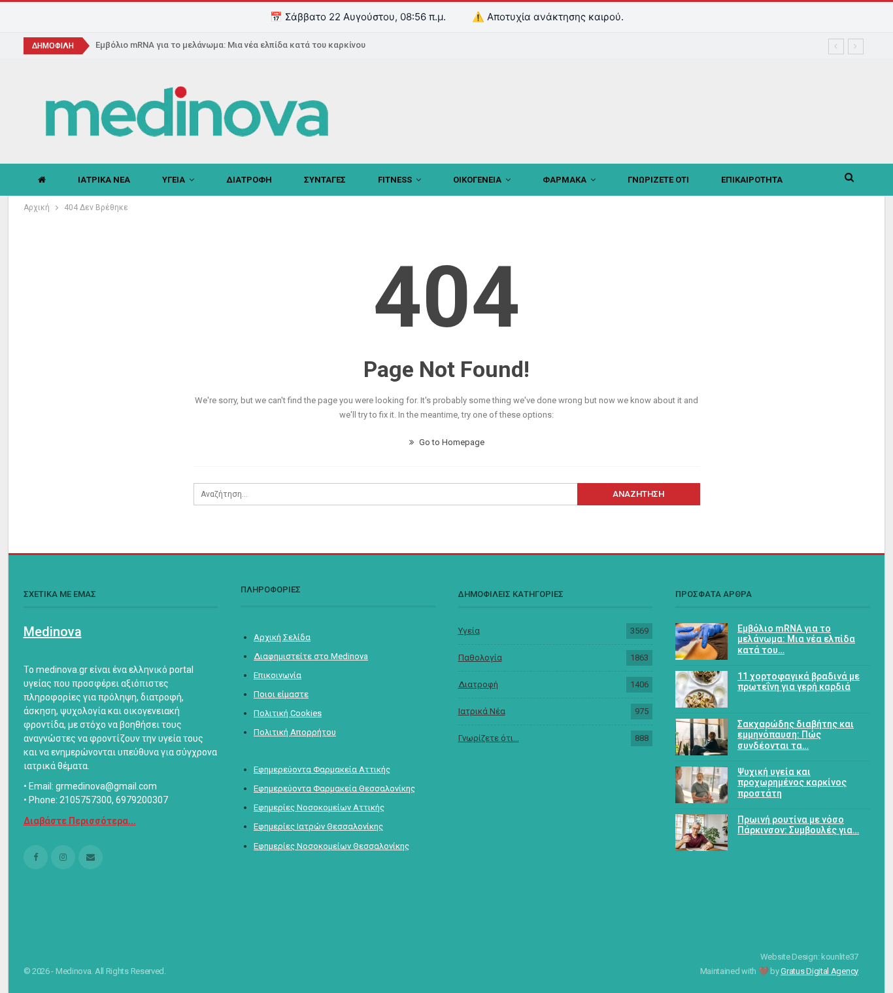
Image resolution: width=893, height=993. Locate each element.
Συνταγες (325, 180)
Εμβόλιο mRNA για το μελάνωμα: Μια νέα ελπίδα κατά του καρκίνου (230, 45)
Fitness (395, 180)
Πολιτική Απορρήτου (295, 732)
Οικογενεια (477, 180)
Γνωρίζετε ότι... (488, 738)
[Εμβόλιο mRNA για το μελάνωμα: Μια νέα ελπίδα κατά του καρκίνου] (701, 641)
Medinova (53, 632)
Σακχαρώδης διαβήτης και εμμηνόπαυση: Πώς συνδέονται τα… (795, 735)
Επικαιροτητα (752, 180)
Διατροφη (249, 180)
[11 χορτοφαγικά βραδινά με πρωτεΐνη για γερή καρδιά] (701, 689)
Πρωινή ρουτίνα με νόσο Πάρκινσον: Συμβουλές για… (798, 825)
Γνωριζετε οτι (658, 180)
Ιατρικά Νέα (481, 711)
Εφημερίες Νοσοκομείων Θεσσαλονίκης (331, 846)
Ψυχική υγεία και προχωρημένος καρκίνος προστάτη (792, 783)
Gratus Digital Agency (819, 971)
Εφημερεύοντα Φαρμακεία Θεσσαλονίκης (334, 788)
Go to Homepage (450, 442)
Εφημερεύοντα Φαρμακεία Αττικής (322, 769)
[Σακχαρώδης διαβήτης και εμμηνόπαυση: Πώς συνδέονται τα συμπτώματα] (701, 737)
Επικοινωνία (277, 675)
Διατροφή (478, 684)
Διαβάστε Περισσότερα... (80, 821)
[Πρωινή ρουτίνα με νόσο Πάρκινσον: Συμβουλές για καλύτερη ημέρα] (701, 832)
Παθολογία (480, 657)
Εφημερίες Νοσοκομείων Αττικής (319, 807)
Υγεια (173, 180)
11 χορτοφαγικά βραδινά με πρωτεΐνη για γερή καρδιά (798, 682)
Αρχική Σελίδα (282, 637)
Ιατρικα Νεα (104, 180)
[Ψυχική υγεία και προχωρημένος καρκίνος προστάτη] (701, 785)
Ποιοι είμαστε (281, 694)
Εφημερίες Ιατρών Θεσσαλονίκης (318, 826)
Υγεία (469, 631)
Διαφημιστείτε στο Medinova (311, 656)
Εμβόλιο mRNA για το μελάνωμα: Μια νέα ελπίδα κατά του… (796, 639)
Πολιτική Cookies (288, 713)
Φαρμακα (564, 180)
